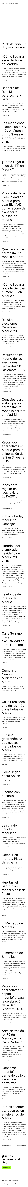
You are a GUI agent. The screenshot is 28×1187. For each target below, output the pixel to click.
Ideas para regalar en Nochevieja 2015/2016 (10, 490)
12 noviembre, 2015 (7, 625)
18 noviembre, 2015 (7, 537)
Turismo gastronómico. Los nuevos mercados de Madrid (12, 742)
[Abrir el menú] (25, 3)
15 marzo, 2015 (5, 817)
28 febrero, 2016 (6, 115)
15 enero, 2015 (5, 978)
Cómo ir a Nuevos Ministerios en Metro (12, 676)
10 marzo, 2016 (5, 80)
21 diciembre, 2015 (6, 311)
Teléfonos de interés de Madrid (11, 598)
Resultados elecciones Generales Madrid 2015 (11, 325)
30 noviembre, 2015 (7, 508)
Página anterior (6, 1145)
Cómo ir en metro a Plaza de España (12, 858)
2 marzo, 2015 (5, 847)
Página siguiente (21, 1145)
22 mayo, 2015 (5, 694)
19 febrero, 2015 (6, 915)
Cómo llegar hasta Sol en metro (11, 775)
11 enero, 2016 (5, 276)
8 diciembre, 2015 (6, 477)
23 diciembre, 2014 (6, 1060)
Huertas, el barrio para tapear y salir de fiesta (14, 888)
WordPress (16, 1184)
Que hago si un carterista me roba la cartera (13, 253)
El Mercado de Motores (12, 925)
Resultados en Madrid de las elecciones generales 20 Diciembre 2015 (13, 362)
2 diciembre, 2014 (6, 1139)
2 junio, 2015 (5, 662)
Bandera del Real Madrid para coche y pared (11, 93)
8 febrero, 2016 (5, 185)
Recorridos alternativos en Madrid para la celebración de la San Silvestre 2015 (13, 451)
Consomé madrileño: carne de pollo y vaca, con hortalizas (13, 1075)
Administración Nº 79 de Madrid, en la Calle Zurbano (13, 1036)
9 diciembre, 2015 (6, 434)
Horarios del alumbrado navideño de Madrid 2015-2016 (12, 553)
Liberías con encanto (11, 794)
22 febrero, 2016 (6, 154)
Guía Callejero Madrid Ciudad (10, 3)
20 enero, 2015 (5, 945)
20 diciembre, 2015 (6, 347)
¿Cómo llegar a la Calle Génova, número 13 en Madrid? (14, 290)
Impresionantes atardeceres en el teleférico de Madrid (13, 1112)
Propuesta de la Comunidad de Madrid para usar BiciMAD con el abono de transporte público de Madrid (14, 206)
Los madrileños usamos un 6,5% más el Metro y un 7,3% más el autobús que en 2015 (14, 132)
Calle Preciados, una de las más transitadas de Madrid (14, 707)
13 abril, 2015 (5, 764)
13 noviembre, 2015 (7, 586)
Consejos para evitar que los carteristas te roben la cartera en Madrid (13, 407)
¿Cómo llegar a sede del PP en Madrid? (13, 165)
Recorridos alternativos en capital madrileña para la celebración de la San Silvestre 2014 (13, 997)
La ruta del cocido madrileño (10, 829)
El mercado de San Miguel (12, 954)
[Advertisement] (14, 26)
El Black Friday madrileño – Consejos (12, 520)
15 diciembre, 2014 (6, 1099)
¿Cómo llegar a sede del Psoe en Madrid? (13, 60)
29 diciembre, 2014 (6, 1023)
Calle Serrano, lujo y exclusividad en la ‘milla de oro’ (13, 639)
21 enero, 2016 (5, 241)
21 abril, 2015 (5, 727)
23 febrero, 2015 (6, 874)
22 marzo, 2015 (6, 784)
